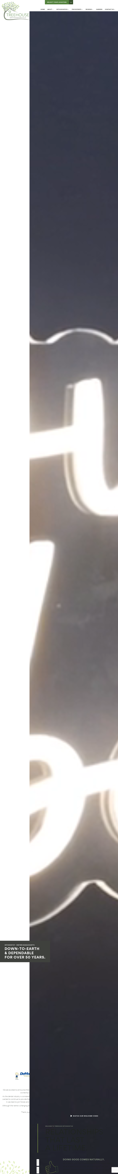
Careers (99, 9)
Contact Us (109, 9)
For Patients (76, 9)
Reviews (89, 9)
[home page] (16, 11)
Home (43, 9)
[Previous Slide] (38, 1162)
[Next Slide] (38, 1170)
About (49, 9)
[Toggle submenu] (53, 9)
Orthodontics (61, 9)
